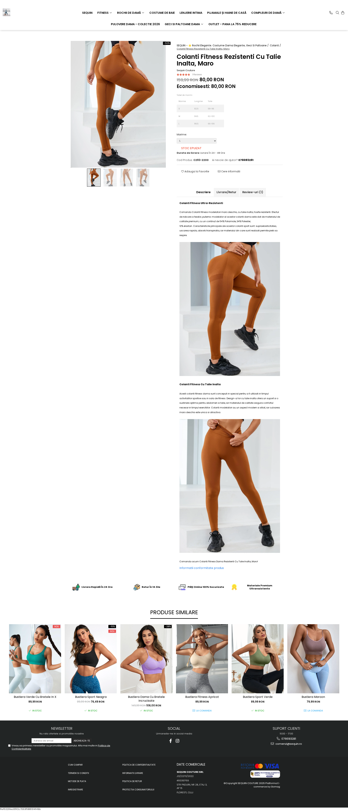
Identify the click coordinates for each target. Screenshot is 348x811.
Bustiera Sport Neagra (91, 697)
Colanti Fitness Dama (211, 561)
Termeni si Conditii (78, 773)
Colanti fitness (200, 212)
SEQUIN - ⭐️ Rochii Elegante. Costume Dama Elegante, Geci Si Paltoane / (223, 45)
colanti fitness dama (198, 393)
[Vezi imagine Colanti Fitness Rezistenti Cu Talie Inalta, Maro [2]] (126, 178)
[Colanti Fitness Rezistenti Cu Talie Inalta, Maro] (118, 104)
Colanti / (276, 45)
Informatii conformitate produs (201, 568)
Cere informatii (230, 171)
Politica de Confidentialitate (139, 764)
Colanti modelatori (221, 407)
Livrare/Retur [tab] (226, 192)
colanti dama (244, 216)
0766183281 (288, 739)
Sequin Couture (186, 70)
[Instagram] (177, 741)
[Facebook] (170, 741)
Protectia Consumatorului (138, 789)
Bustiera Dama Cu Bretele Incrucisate (146, 699)
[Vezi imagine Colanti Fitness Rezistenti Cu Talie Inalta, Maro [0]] (94, 178)
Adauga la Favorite (196, 171)
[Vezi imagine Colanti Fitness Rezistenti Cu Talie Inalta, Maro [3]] (143, 178)
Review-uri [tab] (252, 192)
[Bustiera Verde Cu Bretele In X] (35, 658)
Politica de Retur (132, 781)
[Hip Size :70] (222, 116)
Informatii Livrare (132, 773)
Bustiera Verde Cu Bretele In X (35, 697)
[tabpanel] (118, 104)
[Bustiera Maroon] (313, 658)
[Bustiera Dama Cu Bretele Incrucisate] (146, 658)
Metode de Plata (77, 781)
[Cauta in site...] (337, 12)
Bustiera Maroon (313, 697)
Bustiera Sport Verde (258, 697)
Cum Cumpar (75, 764)
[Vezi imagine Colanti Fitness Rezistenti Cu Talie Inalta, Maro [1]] (110, 178)
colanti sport (242, 226)
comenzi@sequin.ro (288, 744)
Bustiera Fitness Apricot (202, 697)
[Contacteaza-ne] (331, 12)
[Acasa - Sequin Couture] (21, 12)
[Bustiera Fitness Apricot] (202, 658)
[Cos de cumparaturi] (342, 12)
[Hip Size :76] (222, 123)
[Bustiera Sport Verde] (258, 658)
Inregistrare (75, 789)
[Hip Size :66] (222, 108)
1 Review (197, 74)
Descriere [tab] (203, 192)
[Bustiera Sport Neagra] (91, 658)
